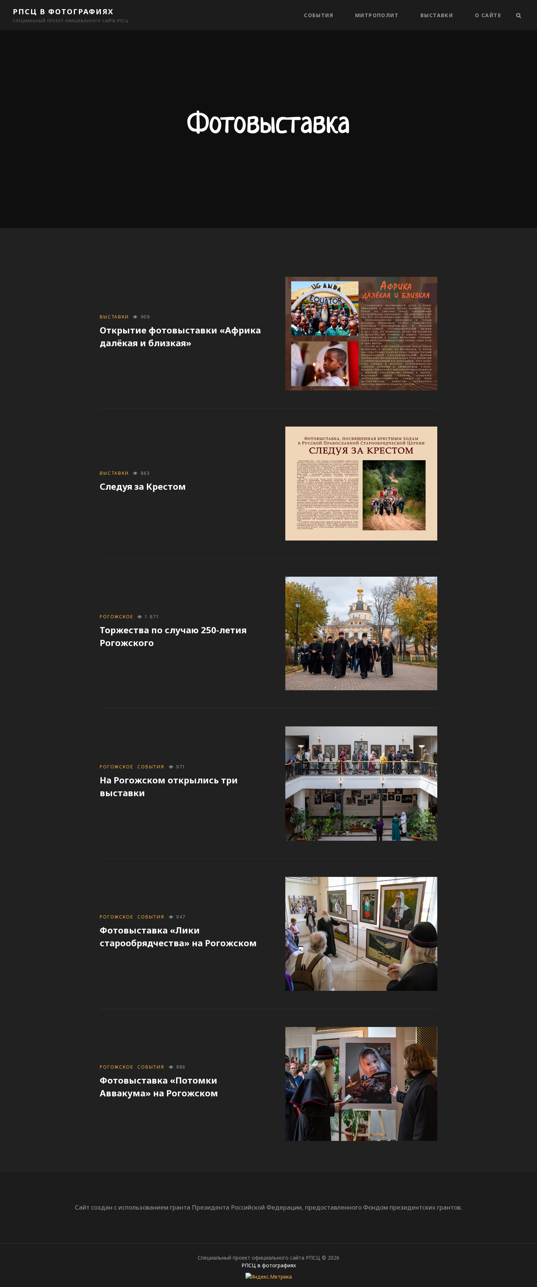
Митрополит (377, 15)
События (318, 15)
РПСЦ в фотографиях (63, 11)
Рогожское (116, 617)
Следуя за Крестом (143, 486)
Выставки (436, 15)
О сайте (488, 15)
